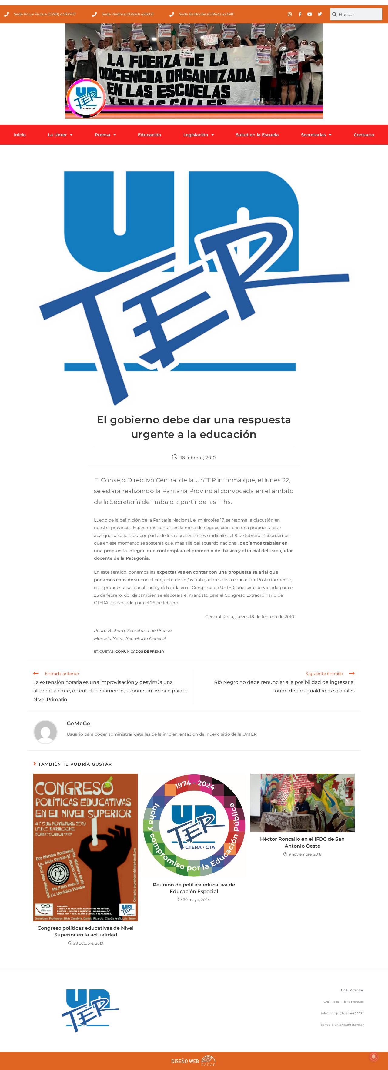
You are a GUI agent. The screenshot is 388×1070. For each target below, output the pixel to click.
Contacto (364, 134)
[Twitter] (320, 14)
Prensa (102, 134)
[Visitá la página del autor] (45, 731)
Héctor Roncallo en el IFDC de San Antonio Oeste (302, 842)
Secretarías (313, 134)
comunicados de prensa (139, 651)
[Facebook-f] (300, 14)
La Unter (57, 134)
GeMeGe (78, 723)
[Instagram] (290, 14)
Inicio (20, 134)
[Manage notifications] (374, 1057)
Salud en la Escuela (257, 134)
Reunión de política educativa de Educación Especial (194, 888)
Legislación (195, 134)
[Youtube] (310, 14)
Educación (149, 134)
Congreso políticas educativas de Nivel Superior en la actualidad (86, 931)
